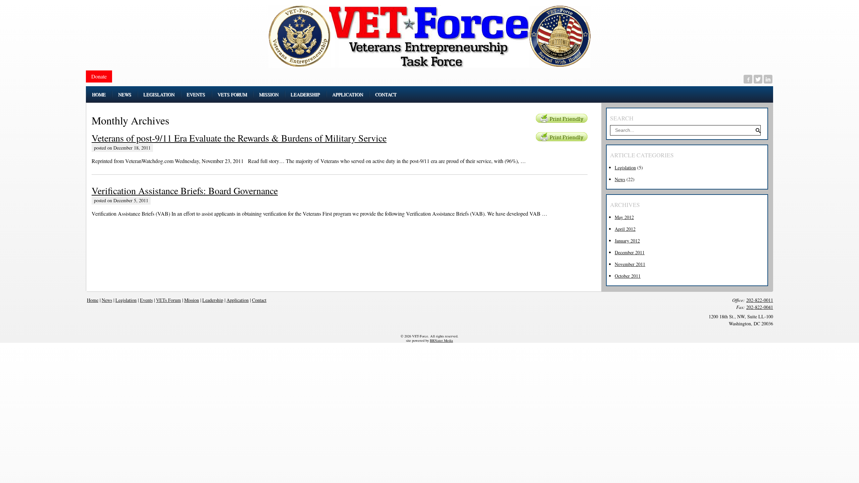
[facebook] (748, 79)
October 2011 (628, 276)
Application (237, 300)
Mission (191, 300)
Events (146, 300)
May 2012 (624, 217)
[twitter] (758, 79)
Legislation (625, 167)
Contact (259, 300)
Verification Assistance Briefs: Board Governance (185, 190)
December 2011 (630, 252)
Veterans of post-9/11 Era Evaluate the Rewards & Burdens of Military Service (239, 137)
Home (92, 300)
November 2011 (630, 264)
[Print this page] (562, 118)
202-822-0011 (759, 300)
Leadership (212, 300)
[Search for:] (685, 130)
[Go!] (758, 131)
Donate (99, 76)
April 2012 (625, 229)
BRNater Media (441, 340)
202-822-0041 (759, 307)
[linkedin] (768, 79)
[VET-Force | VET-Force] (429, 36)
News (620, 179)
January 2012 (627, 240)
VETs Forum (168, 300)
